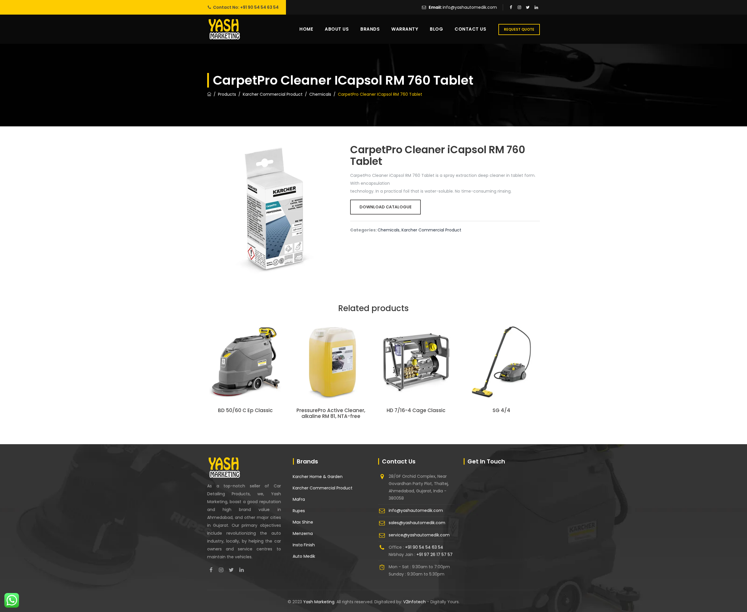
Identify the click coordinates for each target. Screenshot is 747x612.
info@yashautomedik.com (470, 7)
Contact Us (470, 29)
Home (306, 29)
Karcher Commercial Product (431, 230)
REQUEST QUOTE (519, 29)
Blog (436, 29)
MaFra (299, 499)
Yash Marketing (318, 602)
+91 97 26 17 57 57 (434, 554)
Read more (245, 371)
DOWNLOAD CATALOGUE (385, 207)
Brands (370, 29)
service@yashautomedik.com (419, 535)
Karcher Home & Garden (318, 477)
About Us (337, 29)
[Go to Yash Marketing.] (209, 94)
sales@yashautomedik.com (417, 523)
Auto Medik (304, 556)
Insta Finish (304, 545)
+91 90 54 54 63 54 (259, 7)
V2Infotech (415, 602)
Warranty (404, 29)
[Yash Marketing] (224, 29)
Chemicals (388, 230)
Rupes (299, 511)
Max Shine (303, 522)
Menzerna (303, 533)
